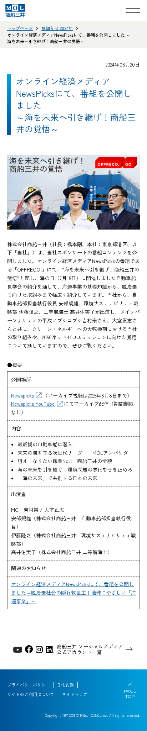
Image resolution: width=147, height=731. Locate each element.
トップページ (20, 28)
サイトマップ (74, 694)
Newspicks (22, 395)
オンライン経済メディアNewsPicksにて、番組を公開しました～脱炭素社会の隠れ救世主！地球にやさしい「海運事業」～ (73, 592)
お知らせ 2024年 (57, 28)
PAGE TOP (130, 693)
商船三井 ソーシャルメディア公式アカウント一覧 (90, 649)
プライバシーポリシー (28, 685)
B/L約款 (65, 685)
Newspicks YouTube (33, 403)
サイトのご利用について (30, 694)
